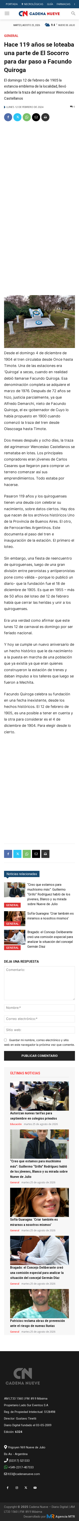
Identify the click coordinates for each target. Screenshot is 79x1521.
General (11, 35)
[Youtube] (34, 1487)
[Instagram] (16, 1487)
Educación (16, 1124)
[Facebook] (8, 117)
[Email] (36, 117)
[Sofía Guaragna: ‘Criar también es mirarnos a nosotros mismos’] (14, 918)
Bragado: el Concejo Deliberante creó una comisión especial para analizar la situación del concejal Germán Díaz (37, 1272)
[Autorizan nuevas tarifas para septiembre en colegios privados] (39, 1096)
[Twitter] (17, 117)
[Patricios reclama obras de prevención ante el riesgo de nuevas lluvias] (39, 1303)
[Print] (45, 117)
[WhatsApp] (27, 117)
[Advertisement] (39, 166)
